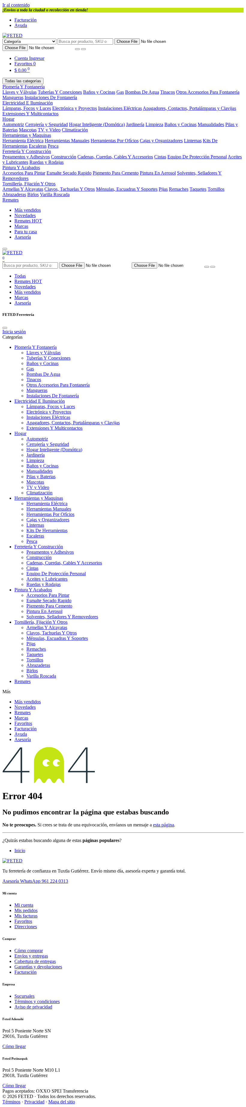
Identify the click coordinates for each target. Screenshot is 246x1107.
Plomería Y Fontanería (23, 86)
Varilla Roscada (55, 194)
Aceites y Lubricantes (47, 578)
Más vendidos (27, 210)
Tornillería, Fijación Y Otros (29, 183)
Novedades (25, 215)
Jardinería (135, 124)
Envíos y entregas (31, 955)
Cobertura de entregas (35, 961)
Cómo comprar (28, 950)
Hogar (8, 119)
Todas (20, 275)
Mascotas (28, 129)
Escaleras (37, 146)
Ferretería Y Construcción (26, 151)
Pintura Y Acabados (21, 167)
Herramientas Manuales (67, 140)
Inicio (19, 850)
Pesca (53, 146)
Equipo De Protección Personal (197, 156)
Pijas (163, 189)
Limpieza (154, 124)
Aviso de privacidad (33, 1006)
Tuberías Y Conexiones (60, 92)
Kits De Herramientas (47, 530)
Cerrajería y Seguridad (46, 124)
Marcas (21, 226)
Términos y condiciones (37, 1001)
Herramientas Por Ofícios (115, 140)
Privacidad (34, 1101)
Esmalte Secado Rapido (69, 172)
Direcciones (25, 926)
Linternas (193, 140)
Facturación (25, 19)
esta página (163, 824)
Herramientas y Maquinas (26, 135)
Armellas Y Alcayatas (22, 189)
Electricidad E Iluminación (27, 102)
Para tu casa (25, 231)
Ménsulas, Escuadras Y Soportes (127, 189)
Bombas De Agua (142, 92)
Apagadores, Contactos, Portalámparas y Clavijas (189, 108)
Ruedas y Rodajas (46, 162)
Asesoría (22, 237)
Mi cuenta (23, 905)
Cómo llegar (14, 1046)
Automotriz (13, 124)
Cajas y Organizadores (161, 140)
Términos (11, 1101)
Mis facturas (26, 915)
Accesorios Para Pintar (23, 172)
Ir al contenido (16, 4)
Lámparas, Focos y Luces (26, 108)
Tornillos (216, 189)
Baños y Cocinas (99, 92)
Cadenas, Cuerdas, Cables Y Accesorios (115, 156)
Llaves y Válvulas (19, 92)
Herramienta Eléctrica (23, 140)
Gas (120, 92)
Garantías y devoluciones (38, 966)
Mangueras (12, 97)
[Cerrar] (4, 328)
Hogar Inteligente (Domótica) (97, 124)
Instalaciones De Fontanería (51, 97)
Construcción (63, 156)
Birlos (33, 194)
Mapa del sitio (61, 1101)
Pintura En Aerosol (158, 172)
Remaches (178, 189)
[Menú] (4, 249)
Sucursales (24, 996)
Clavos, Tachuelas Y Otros (69, 189)
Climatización (75, 129)
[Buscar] (83, 49)
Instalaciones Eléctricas (120, 108)
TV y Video (49, 129)
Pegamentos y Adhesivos (26, 156)
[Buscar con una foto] (77, 49)
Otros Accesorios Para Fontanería (207, 92)
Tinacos (167, 92)
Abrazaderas (14, 194)
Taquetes (198, 189)
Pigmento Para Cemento (116, 172)
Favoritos (23, 723)
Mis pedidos (26, 910)
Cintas (160, 156)
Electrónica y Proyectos (74, 108)
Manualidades (211, 124)
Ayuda (20, 25)
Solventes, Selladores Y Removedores (62, 616)
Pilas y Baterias (41, 476)
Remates (10, 199)
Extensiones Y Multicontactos (30, 113)
